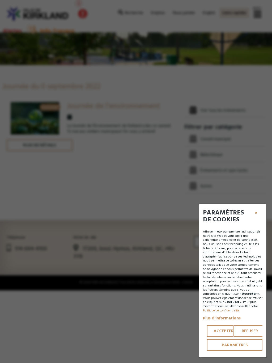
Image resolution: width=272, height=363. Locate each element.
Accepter (223, 331)
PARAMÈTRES (235, 345)
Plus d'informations (222, 318)
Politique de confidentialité (221, 310)
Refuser (250, 331)
